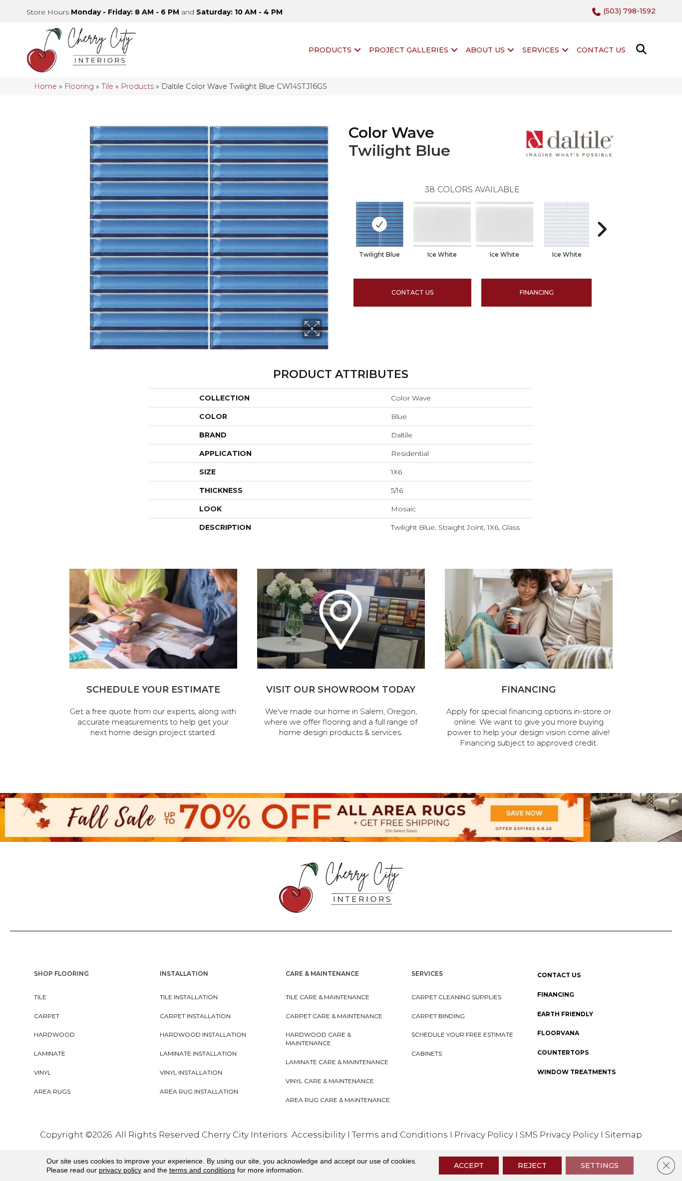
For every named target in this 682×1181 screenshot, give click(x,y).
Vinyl (42, 1072)
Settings (600, 1165)
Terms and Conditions (400, 1135)
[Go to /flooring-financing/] (529, 659)
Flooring (79, 86)
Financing (555, 994)
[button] (357, 49)
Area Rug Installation (199, 1091)
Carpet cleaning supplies (456, 997)
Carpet (46, 1016)
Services (540, 49)
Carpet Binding (438, 1016)
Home (45, 86)
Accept (469, 1165)
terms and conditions (202, 1170)
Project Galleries (408, 49)
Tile (107, 86)
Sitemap (623, 1135)
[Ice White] (442, 224)
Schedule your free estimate (462, 1034)
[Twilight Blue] (379, 224)
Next (601, 214)
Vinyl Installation (191, 1072)
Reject (532, 1165)
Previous (343, 214)
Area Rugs (52, 1091)
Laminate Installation (198, 1053)
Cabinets (426, 1053)
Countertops (563, 1052)
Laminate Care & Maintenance (337, 1062)
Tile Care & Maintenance (327, 997)
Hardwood (54, 1034)
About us (485, 49)
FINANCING (537, 292)
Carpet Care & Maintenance (334, 1016)
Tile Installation (189, 997)
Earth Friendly (565, 1014)
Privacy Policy (484, 1135)
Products (330, 49)
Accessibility (318, 1135)
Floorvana (558, 1033)
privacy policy (120, 1170)
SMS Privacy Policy (560, 1135)
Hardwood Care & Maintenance (318, 1039)
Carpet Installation (195, 1016)
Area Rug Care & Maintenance (338, 1100)
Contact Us (601, 49)
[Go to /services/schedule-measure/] (153, 654)
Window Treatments (576, 1072)
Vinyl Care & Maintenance (330, 1081)
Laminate (49, 1053)
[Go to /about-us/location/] (341, 654)
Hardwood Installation (203, 1034)
